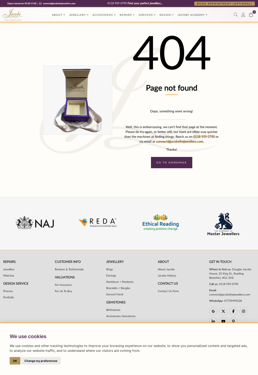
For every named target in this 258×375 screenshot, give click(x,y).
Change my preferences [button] (40, 360)
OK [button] (15, 360)
